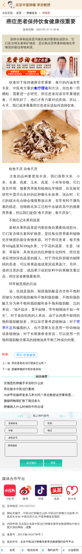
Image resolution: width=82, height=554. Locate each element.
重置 (53, 462)
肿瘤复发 (32, 13)
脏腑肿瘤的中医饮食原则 (26, 369)
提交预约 (31, 462)
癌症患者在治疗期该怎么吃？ (29, 363)
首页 (19, 13)
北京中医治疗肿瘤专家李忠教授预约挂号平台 (47, 541)
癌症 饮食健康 (25, 355)
